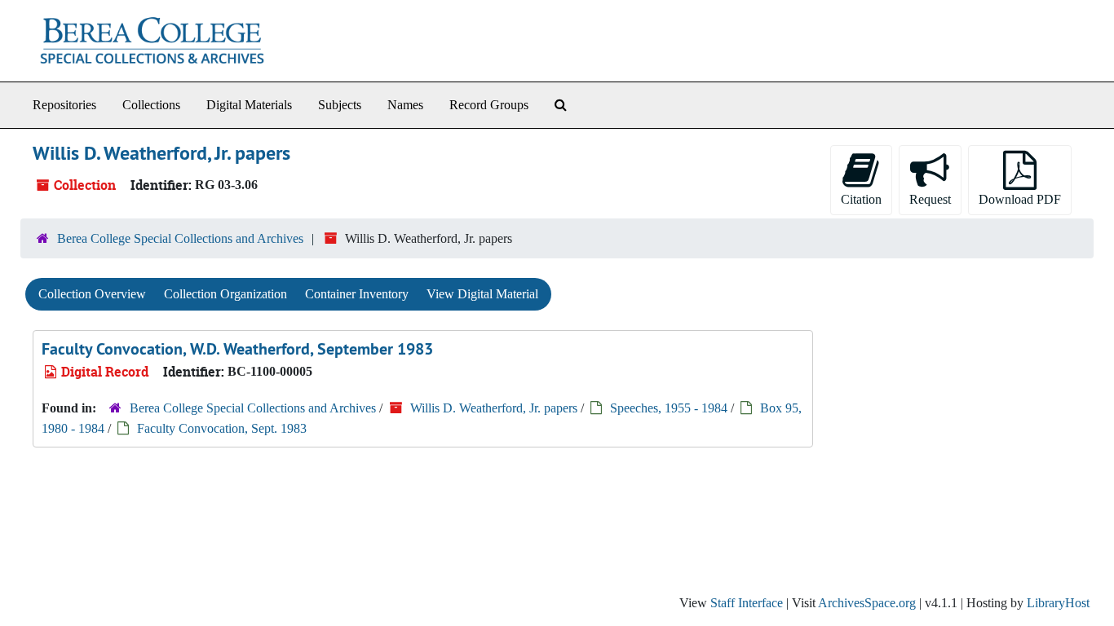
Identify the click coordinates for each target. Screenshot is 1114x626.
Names (405, 105)
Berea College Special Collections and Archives (180, 238)
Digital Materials (249, 105)
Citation (861, 199)
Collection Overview (92, 294)
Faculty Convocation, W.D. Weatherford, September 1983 (237, 348)
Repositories (64, 105)
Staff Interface (746, 603)
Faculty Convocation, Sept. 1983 (222, 428)
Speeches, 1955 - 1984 (668, 408)
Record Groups (488, 105)
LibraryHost (1058, 603)
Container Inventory (357, 294)
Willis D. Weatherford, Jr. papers (493, 408)
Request (930, 199)
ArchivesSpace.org (867, 603)
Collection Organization (225, 294)
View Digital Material (482, 294)
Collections (151, 105)
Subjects (339, 105)
